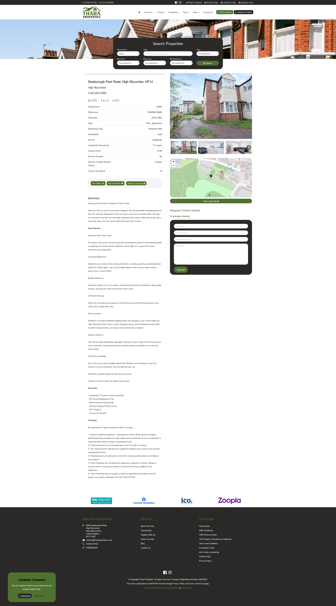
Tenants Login (212, 2)
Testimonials (146, 530)
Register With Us (148, 534)
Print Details (96, 183)
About (195, 12)
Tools (185, 12)
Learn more (40, 595)
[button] (211, 175)
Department (122, 49)
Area (145, 49)
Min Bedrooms (176, 59)
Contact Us (208, 12)
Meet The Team (147, 526)
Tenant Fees (204, 526)
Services (148, 12)
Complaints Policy (207, 547)
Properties (173, 12)
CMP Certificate (206, 530)
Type (198, 49)
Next (247, 106)
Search (209, 63)
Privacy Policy (205, 560)
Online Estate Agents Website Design (161, 587)
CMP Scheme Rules (208, 534)
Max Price (147, 59)
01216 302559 (107, 2)
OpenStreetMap (242, 196)
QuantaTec (187, 587)
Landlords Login (229, 2)
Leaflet (235, 196)
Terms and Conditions (208, 543)
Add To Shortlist (114, 183)
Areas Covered (147, 539)
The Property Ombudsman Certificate (215, 539)
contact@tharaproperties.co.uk (99, 540)
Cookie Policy (205, 556)
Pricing (160, 12)
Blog (143, 543)
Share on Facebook (136, 183)
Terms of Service (196, 583)
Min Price (121, 59)
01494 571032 (90, 2)
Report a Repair (195, 2)
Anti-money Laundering (209, 552)
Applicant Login (246, 2)
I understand (25, 595)
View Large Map (210, 201)
